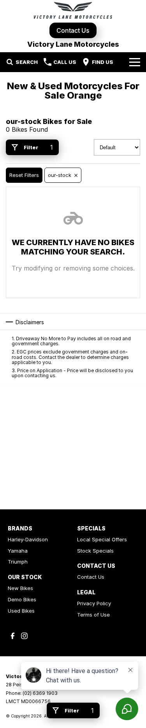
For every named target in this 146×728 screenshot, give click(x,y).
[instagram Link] (24, 636)
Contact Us (73, 30)
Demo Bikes (22, 599)
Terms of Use (93, 614)
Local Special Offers (102, 539)
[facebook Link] (13, 636)
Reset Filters (24, 175)
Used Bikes (21, 611)
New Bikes (20, 588)
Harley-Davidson (28, 539)
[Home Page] (73, 10)
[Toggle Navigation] (134, 62)
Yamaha (18, 551)
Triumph (18, 561)
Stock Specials (95, 551)
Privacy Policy (94, 603)
